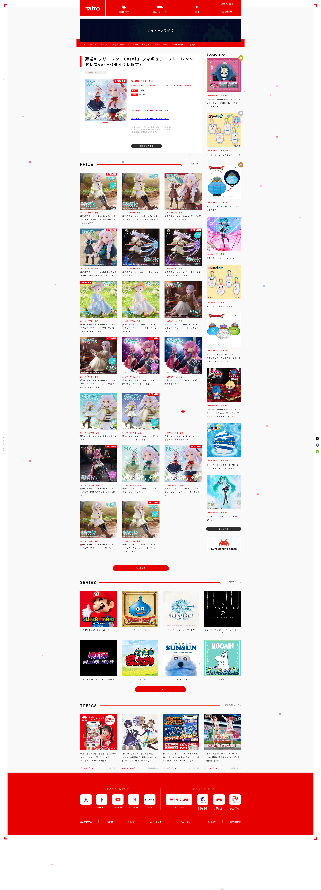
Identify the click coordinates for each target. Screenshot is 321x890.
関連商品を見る (146, 146)
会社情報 (109, 821)
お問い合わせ (235, 821)
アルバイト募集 (155, 821)
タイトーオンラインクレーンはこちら (150, 118)
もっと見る (141, 568)
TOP (82, 44)
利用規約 (212, 821)
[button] (105, 122)
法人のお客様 (86, 821)
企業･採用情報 (227, 4)
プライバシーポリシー (184, 821)
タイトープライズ (98, 44)
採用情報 (130, 821)
